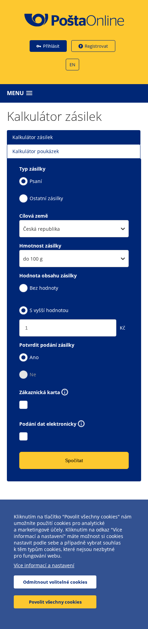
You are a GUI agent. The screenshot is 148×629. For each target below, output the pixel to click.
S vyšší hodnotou (49, 310)
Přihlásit (51, 46)
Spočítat (74, 460)
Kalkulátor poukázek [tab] (35, 151)
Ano (34, 357)
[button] (75, 93)
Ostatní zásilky (46, 198)
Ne (33, 374)
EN (72, 64)
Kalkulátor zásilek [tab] (32, 137)
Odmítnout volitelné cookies (55, 582)
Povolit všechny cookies (55, 602)
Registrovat (96, 46)
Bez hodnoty (44, 288)
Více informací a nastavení (44, 565)
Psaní (36, 181)
